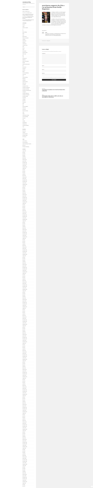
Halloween (24, 59)
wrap (23, 126)
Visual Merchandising (26, 125)
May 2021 (24, 242)
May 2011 (24, 417)
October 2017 (24, 305)
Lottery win (24, 74)
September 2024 (25, 184)
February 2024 (25, 194)
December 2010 (25, 424)
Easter (23, 49)
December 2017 (25, 302)
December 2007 (25, 477)
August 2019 (24, 273)
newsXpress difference (26, 93)
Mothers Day (24, 83)
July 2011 (24, 414)
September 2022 (25, 219)
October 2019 (24, 270)
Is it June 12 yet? (27, 11)
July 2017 (24, 309)
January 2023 (24, 213)
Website (43, 73)
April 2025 (24, 174)
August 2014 (24, 360)
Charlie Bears (24, 40)
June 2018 (24, 293)
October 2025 (24, 165)
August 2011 (24, 413)
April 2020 (24, 261)
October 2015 (24, 340)
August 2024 (24, 185)
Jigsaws (24, 71)
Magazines (24, 78)
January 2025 (24, 178)
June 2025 (24, 171)
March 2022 (24, 228)
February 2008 (25, 474)
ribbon (23, 113)
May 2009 (24, 452)
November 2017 (25, 303)
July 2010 (24, 432)
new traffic (24, 84)
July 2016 (24, 327)
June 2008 (24, 468)
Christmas (24, 42)
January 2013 (24, 388)
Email (43, 69)
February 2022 (25, 229)
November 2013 (25, 373)
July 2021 (24, 239)
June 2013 (24, 381)
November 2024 (25, 181)
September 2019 (25, 271)
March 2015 (24, 350)
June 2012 (24, 398)
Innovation (24, 68)
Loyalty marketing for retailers (27, 143)
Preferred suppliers (25, 106)
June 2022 (24, 223)
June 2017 (24, 311)
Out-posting (24, 97)
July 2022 (24, 222)
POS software (24, 136)
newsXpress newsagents (26, 94)
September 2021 (25, 236)
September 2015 (25, 341)
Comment (44, 53)
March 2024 (24, 193)
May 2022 (24, 225)
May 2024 (24, 190)
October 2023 (24, 200)
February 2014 (25, 369)
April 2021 (24, 244)
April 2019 (24, 279)
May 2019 (24, 277)
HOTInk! (24, 62)
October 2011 (24, 410)
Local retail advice (25, 133)
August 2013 (24, 378)
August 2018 (24, 290)
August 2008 (24, 465)
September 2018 (25, 289)
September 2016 (25, 324)
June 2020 (24, 258)
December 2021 (25, 232)
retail (23, 112)
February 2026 (25, 159)
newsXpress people (25, 96)
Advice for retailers (25, 27)
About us (24, 24)
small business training (26, 115)
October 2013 (24, 375)
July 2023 (24, 204)
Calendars (24, 39)
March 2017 (24, 315)
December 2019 (25, 267)
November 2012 (25, 391)
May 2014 (24, 365)
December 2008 (25, 459)
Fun (23, 55)
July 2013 (24, 379)
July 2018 (24, 292)
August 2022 (24, 220)
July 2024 (24, 187)
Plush (23, 103)
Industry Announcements (26, 64)
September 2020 (25, 254)
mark (23, 11)
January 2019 (24, 283)
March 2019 (24, 280)
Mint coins (24, 145)
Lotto (23, 75)
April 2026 (24, 156)
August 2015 (24, 343)
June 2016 (24, 328)
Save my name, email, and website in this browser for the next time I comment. (54, 77)
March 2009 (24, 455)
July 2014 (24, 362)
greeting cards (25, 58)
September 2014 (25, 359)
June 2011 (24, 416)
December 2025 (25, 162)
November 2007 (25, 478)
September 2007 (25, 481)
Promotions (24, 109)
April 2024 (24, 191)
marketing (24, 80)
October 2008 (24, 462)
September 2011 (25, 411)
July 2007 (24, 484)
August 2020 (24, 255)
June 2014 (24, 363)
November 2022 (25, 216)
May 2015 (24, 347)
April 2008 (24, 471)
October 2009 (24, 445)
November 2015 (25, 338)
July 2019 (24, 274)
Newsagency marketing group (27, 90)
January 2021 (24, 248)
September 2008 (25, 464)
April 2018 (24, 296)
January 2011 (24, 423)
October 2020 (24, 252)
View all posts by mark (57, 35)
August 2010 (24, 430)
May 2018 (24, 295)
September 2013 (25, 376)
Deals (23, 46)
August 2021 (24, 238)
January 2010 (24, 440)
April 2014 (24, 366)
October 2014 (24, 357)
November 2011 (25, 408)
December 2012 (25, 389)
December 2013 (25, 372)
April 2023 (24, 209)
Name (43, 65)
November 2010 (25, 426)
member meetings (25, 81)
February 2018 (25, 299)
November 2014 (25, 356)
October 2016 (24, 322)
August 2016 (24, 325)
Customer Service (25, 45)
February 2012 (25, 404)
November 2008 (25, 461)
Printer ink (24, 107)
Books (23, 33)
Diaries (24, 48)
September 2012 (25, 394)
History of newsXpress (26, 61)
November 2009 (25, 443)
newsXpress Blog (27, 2)
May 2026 (24, 155)
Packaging (24, 99)
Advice (23, 26)
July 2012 (24, 397)
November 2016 (25, 321)
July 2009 (24, 449)
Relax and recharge (25, 110)
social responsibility (25, 116)
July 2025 (24, 169)
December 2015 (25, 337)
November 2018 (25, 286)
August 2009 (24, 448)
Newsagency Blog (25, 135)
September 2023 (25, 201)
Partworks (24, 100)
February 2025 (25, 177)
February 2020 (25, 264)
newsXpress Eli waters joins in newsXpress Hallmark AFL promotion (28, 17)
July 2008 (24, 467)
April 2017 (24, 314)
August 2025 (24, 168)
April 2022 (24, 226)
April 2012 (24, 401)
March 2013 (24, 385)
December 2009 (25, 442)
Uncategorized (25, 122)
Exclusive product (25, 52)
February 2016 (25, 334)
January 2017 (24, 318)
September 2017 (25, 306)
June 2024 (24, 188)
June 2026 (24, 153)
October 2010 (24, 427)
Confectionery (24, 43)
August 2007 (24, 483)
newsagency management (26, 87)
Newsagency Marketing (26, 146)
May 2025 (24, 172)
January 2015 (24, 353)
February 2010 (25, 439)
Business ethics (25, 36)
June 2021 (24, 241)
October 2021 (24, 235)
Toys (23, 119)
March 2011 (24, 420)
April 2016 (24, 331)
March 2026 (24, 158)
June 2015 (24, 346)
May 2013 (24, 382)
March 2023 (24, 210)
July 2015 (24, 344)
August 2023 (24, 203)
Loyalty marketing (25, 77)
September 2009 (25, 446)
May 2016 (24, 330)
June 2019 (24, 276)
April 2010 (24, 436)
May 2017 (24, 312)
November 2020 (25, 251)
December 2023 (25, 197)
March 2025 (24, 175)
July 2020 (24, 257)
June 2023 (24, 206)
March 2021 (24, 245)
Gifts (23, 56)
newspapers (24, 91)
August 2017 (24, 308)
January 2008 (24, 475)
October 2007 (24, 480)
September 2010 (25, 429)
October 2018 (24, 287)
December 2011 (25, 407)
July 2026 (24, 152)
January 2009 (24, 458)
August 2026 (24, 150)
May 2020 (24, 260)
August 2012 (24, 395)
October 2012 (24, 392)
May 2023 (24, 207)
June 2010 (24, 433)
